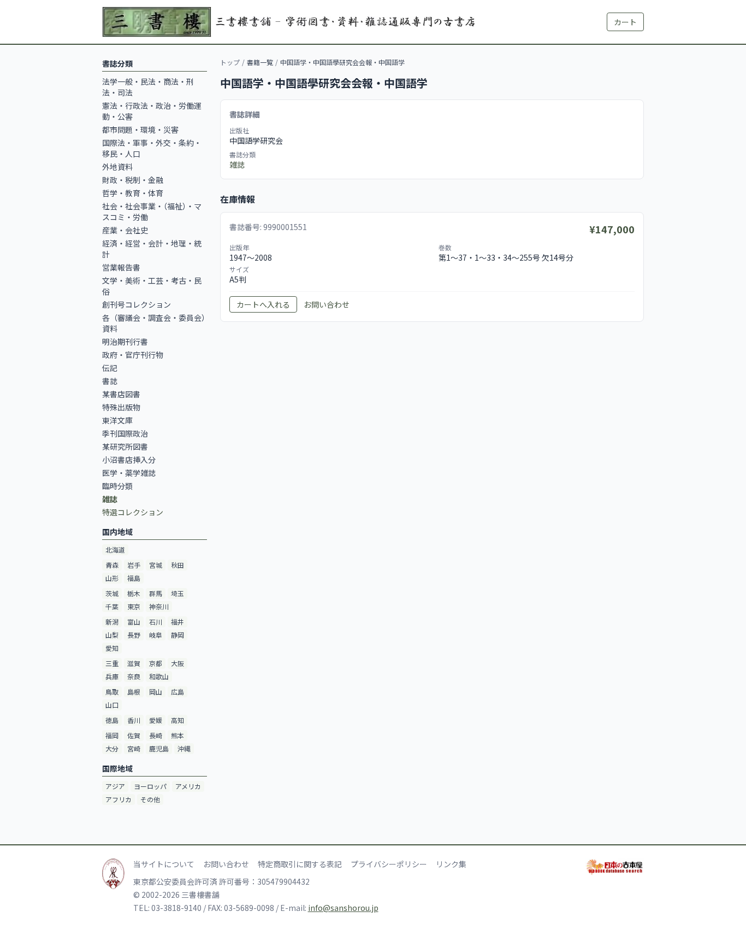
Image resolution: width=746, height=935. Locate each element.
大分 (112, 748)
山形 (112, 578)
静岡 (177, 634)
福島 (133, 578)
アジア (115, 786)
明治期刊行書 (125, 341)
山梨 (112, 634)
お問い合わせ (327, 304)
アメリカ (188, 786)
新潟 (112, 621)
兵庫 (112, 676)
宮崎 (133, 748)
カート (625, 21)
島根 (133, 691)
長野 (133, 634)
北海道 (115, 549)
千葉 (112, 606)
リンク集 (451, 863)
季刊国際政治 (125, 433)
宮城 (155, 564)
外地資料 (117, 166)
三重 (112, 663)
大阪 (177, 663)
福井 (177, 621)
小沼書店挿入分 (129, 459)
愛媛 (155, 720)
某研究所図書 (125, 446)
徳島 (112, 720)
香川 (133, 720)
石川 (155, 621)
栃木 (133, 593)
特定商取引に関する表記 (300, 863)
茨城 (112, 593)
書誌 (109, 380)
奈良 (133, 676)
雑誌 (237, 164)
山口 (112, 704)
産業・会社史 (125, 230)
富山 (133, 621)
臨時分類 (117, 485)
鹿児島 (159, 748)
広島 (177, 691)
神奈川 (159, 606)
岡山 (155, 691)
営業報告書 (121, 267)
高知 (177, 720)
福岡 (112, 735)
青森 (112, 564)
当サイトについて (163, 863)
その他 (150, 799)
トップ (230, 62)
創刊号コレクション (136, 304)
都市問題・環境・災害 (140, 129)
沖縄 (184, 748)
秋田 (177, 564)
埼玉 (177, 593)
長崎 (155, 735)
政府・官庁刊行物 (132, 354)
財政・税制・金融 (132, 179)
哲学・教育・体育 (132, 192)
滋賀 (133, 663)
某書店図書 (121, 394)
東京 (133, 606)
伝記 (109, 367)
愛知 (112, 647)
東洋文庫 (117, 420)
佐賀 (133, 735)
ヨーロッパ (150, 786)
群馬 (155, 593)
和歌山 (159, 676)
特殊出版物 (121, 407)
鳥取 (112, 691)
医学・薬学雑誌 (129, 472)
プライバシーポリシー (389, 863)
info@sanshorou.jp (343, 907)
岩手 (133, 564)
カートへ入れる (263, 304)
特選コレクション (132, 512)
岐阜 (155, 634)
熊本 (177, 735)
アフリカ (118, 799)
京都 (155, 663)
